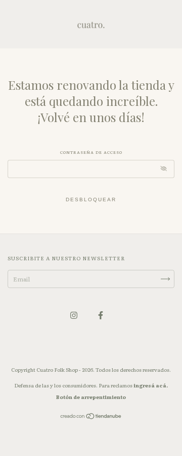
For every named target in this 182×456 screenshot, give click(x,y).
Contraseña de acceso (91, 152)
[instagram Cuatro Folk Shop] (74, 314)
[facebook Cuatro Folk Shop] (101, 314)
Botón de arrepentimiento (91, 397)
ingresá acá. (150, 385)
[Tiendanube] (91, 417)
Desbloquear (91, 199)
